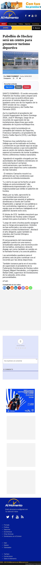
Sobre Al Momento (10, 559)
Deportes (27, 24)
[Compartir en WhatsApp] (12, 78)
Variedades (7, 547)
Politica (6, 527)
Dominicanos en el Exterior (13, 536)
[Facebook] (4, 287)
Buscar (37, 28)
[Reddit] (12, 287)
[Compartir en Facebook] (16, 78)
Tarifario (6, 554)
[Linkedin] (15, 287)
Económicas (35, 24)
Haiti (5, 543)
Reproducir (9, 87)
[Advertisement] (20, 310)
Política (21, 24)
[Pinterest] (19, 287)
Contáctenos (8, 556)
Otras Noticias (12, 24)
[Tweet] (19, 78)
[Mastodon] (23, 287)
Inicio (4, 24)
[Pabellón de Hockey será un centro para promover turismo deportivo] (20, 62)
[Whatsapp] (30, 287)
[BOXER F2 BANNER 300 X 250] (20, 400)
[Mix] (27, 287)
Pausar (18, 87)
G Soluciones (37, 564)
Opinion (6, 545)
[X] (8, 287)
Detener (26, 87)
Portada (6, 525)
